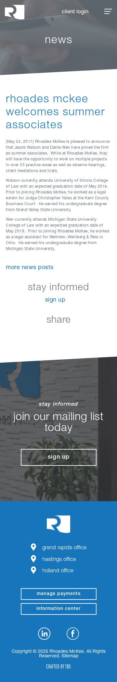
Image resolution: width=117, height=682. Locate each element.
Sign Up (55, 300)
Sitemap (69, 656)
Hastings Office (59, 560)
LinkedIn (26, 335)
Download (91, 335)
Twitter (59, 335)
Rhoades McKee (14, 12)
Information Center (58, 609)
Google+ (75, 335)
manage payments (59, 594)
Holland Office (57, 571)
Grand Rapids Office (64, 548)
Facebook (42, 335)
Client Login (75, 12)
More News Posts (30, 268)
